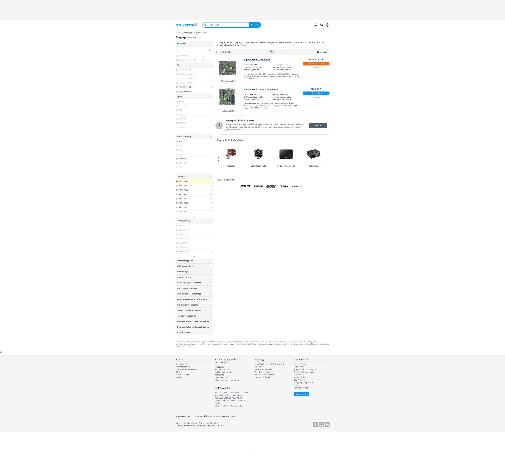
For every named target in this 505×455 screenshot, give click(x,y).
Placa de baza (214, 416)
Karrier (179, 372)
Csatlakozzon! (302, 394)
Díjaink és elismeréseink (186, 369)
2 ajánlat (316, 67)
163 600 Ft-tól (316, 59)
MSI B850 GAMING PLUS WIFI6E (228, 398)
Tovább (318, 125)
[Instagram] (321, 424)
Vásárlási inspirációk (263, 372)
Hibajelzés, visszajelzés (264, 374)
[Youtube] (327, 424)
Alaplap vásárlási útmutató (240, 120)
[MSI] (284, 186)
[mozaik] (276, 52)
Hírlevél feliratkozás (263, 369)
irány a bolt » (316, 93)
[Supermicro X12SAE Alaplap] (229, 68)
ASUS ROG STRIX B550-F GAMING (229, 395)
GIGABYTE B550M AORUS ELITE (228, 406)
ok (210, 50)
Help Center (299, 366)
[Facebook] (315, 424)
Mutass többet (241, 45)
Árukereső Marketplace (304, 372)
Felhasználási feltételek (209, 423)
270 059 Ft (316, 89)
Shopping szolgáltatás (303, 382)
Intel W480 (193, 37)
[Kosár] (321, 24)
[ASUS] (245, 186)
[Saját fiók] (328, 24)
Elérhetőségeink (183, 366)
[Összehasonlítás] (315, 24)
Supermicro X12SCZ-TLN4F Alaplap (261, 89)
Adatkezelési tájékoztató (186, 423)
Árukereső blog (182, 374)
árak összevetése (316, 63)
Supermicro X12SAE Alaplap (257, 59)
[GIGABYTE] (297, 186)
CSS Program (299, 380)
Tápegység (313, 166)
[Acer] (271, 186)
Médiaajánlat (299, 377)
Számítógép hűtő (258, 166)
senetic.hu (316, 97)
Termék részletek (228, 111)
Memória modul (222, 377)
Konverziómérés (301, 388)
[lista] (271, 52)
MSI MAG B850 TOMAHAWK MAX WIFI (231, 392)
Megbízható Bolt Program (305, 369)
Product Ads (299, 374)
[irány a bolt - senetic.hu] (229, 97)
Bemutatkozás (182, 364)
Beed (296, 385)
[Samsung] (258, 186)
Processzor (231, 166)
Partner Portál (300, 364)
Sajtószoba (180, 377)
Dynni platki (230, 416)
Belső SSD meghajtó (286, 166)
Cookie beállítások (262, 377)
